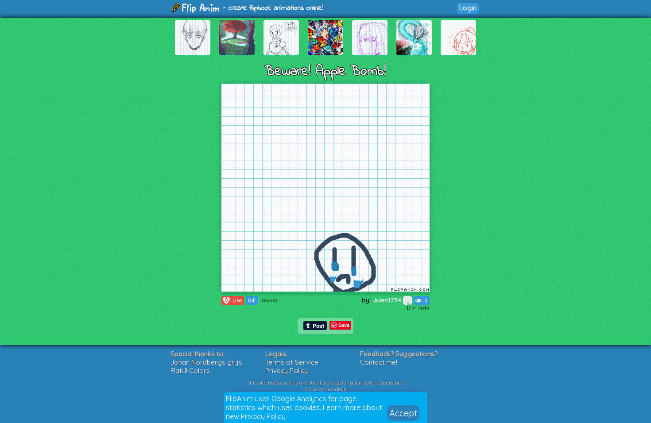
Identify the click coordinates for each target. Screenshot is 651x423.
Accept (403, 413)
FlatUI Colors (190, 370)
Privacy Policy (263, 416)
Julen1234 (387, 300)
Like (233, 300)
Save (343, 325)
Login (468, 8)
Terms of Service (291, 362)
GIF (252, 300)
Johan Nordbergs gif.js (206, 362)
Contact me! (378, 362)
